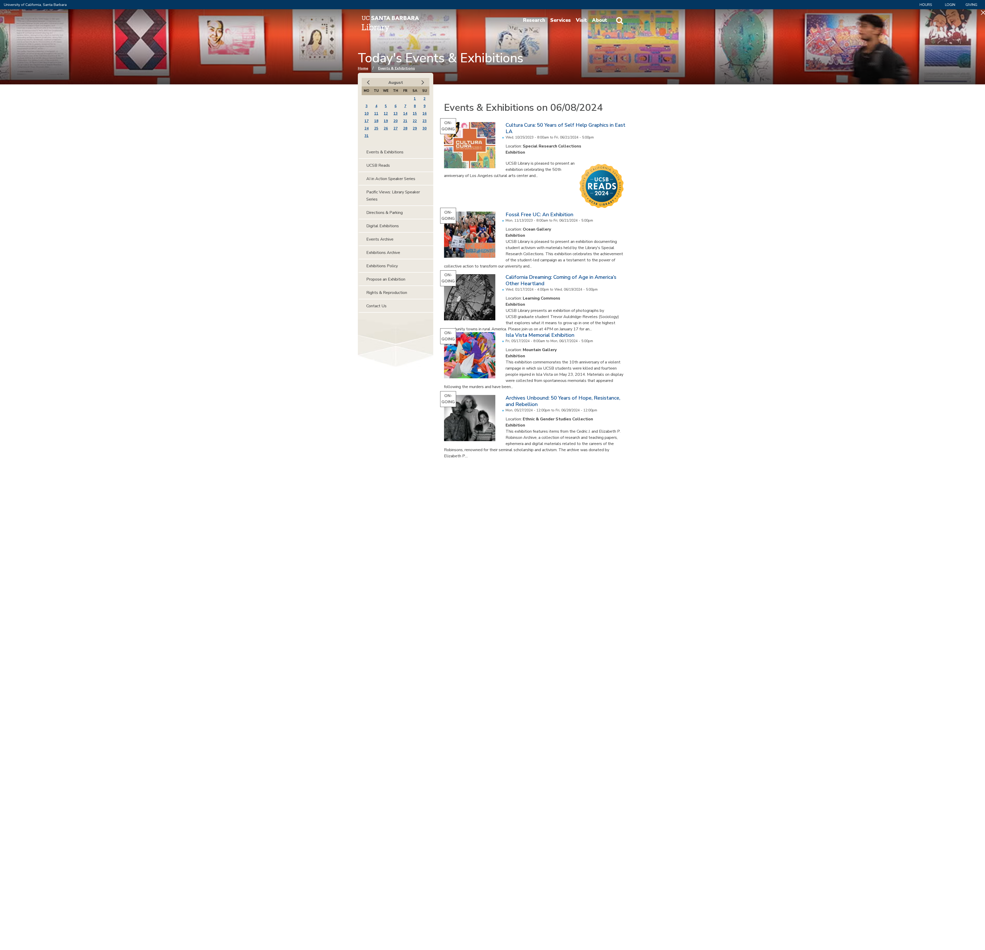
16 (424, 113)
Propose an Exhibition (385, 279)
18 (376, 121)
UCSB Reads (378, 165)
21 (405, 121)
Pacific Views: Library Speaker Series (393, 195)
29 (415, 128)
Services (560, 20)
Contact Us (376, 306)
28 (405, 128)
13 (395, 113)
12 (386, 113)
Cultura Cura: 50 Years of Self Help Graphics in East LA (565, 128)
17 (367, 121)
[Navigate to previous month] (368, 82)
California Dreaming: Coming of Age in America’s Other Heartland (561, 280)
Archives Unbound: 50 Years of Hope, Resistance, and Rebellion (563, 401)
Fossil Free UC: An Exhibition (539, 214)
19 (386, 121)
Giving (971, 4)
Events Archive (379, 239)
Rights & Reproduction (386, 292)
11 (376, 113)
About (599, 20)
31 (367, 136)
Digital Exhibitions (382, 226)
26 (386, 128)
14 (405, 113)
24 (367, 128)
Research (534, 20)
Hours (926, 4)
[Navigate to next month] (423, 82)
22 (415, 121)
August (395, 82)
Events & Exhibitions (396, 68)
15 (415, 113)
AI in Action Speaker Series (390, 179)
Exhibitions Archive (383, 252)
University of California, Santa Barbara (35, 4)
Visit (581, 20)
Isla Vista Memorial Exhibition (540, 335)
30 (424, 128)
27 (395, 128)
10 (367, 113)
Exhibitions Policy (382, 266)
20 (395, 121)
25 (376, 128)
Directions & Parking (384, 212)
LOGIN (950, 4)
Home (363, 68)
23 (424, 121)
